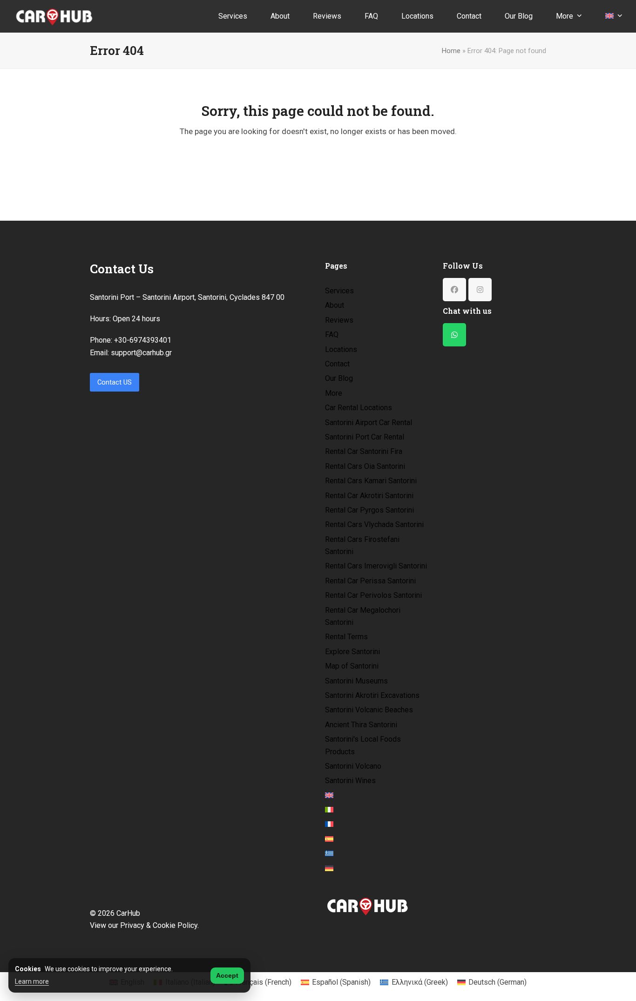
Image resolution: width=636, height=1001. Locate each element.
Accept (227, 975)
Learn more (32, 981)
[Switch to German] (329, 869)
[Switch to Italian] (329, 810)
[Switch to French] (329, 824)
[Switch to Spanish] (329, 839)
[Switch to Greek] (329, 854)
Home (451, 51)
